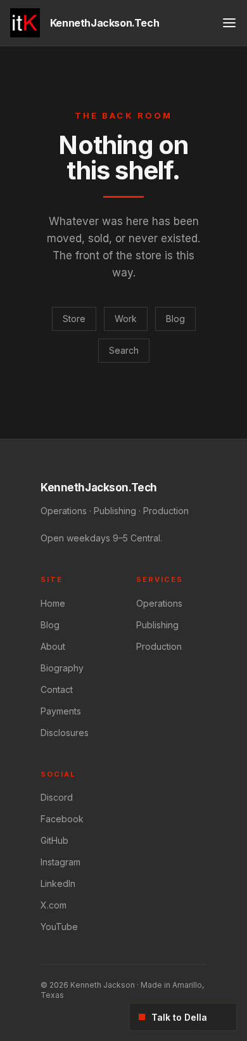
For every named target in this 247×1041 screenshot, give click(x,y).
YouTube (59, 926)
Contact (57, 689)
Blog (175, 318)
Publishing (157, 624)
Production (159, 646)
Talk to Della (179, 1017)
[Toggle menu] (229, 22)
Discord (57, 797)
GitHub (54, 840)
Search (124, 350)
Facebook (62, 818)
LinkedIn (58, 883)
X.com (53, 905)
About (53, 646)
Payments (61, 711)
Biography (62, 668)
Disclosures (65, 732)
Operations (159, 603)
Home (53, 603)
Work (126, 318)
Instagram (60, 862)
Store (74, 318)
